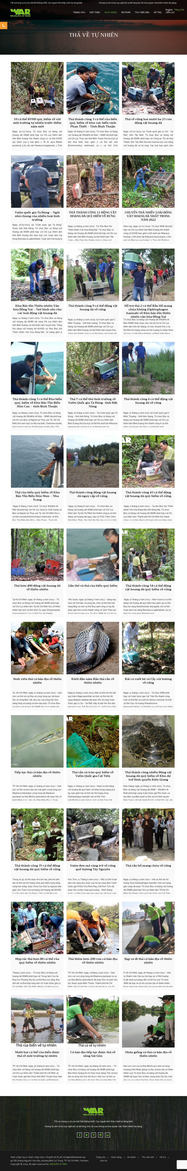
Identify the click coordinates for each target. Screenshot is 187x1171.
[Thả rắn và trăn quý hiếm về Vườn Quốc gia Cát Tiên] (92, 741)
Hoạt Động (110, 12)
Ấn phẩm (131, 1157)
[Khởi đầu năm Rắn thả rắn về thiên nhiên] (92, 648)
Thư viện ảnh (148, 1157)
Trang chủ (79, 12)
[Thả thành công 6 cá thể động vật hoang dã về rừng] (148, 368)
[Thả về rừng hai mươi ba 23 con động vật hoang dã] (148, 88)
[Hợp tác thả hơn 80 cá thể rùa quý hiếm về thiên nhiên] (37, 928)
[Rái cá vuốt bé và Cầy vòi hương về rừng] (148, 648)
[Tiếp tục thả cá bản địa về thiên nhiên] (37, 741)
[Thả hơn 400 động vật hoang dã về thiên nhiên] (37, 554)
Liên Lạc (170, 12)
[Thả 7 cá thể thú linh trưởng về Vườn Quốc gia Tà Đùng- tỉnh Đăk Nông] (92, 368)
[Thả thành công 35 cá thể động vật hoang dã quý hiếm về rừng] (37, 834)
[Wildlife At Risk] (20, 12)
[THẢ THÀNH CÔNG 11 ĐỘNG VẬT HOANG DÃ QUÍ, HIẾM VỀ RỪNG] (92, 181)
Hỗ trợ (157, 12)
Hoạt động (116, 1157)
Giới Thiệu (95, 12)
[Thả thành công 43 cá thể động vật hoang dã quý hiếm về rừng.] (148, 461)
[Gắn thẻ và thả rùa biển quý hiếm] (92, 554)
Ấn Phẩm (125, 12)
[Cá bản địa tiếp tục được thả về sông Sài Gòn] (92, 1021)
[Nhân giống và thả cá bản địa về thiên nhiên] (148, 1021)
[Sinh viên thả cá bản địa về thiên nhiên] (37, 648)
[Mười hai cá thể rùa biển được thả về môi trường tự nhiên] (37, 1021)
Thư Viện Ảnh (142, 12)
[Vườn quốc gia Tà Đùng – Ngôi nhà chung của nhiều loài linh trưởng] (37, 181)
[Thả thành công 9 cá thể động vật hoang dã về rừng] (92, 275)
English (169, 10)
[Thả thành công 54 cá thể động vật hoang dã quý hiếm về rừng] (148, 554)
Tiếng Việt (179, 10)
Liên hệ (103, 1160)
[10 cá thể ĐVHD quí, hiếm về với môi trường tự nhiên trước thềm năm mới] (37, 88)
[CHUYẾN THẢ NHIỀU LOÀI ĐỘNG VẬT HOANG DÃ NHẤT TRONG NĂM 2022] (148, 181)
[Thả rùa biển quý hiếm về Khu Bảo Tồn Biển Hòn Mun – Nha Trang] (37, 461)
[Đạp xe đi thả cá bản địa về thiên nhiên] (148, 928)
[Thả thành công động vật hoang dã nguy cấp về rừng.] (92, 461)
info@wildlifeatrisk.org (74, 1157)
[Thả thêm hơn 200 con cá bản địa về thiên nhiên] (92, 928)
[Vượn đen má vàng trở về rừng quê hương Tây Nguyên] (92, 834)
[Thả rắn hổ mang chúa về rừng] (148, 834)
